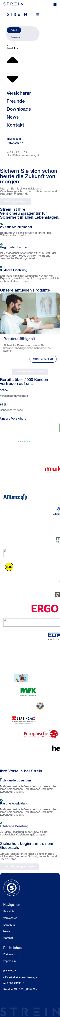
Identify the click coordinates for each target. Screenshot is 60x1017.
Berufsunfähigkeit (19, 339)
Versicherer (10, 918)
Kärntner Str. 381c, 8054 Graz (21, 989)
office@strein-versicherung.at (20, 977)
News (6, 931)
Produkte (8, 911)
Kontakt (8, 938)
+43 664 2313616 (13, 983)
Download (9, 925)
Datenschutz (11, 955)
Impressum (9, 961)
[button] (2, 330)
